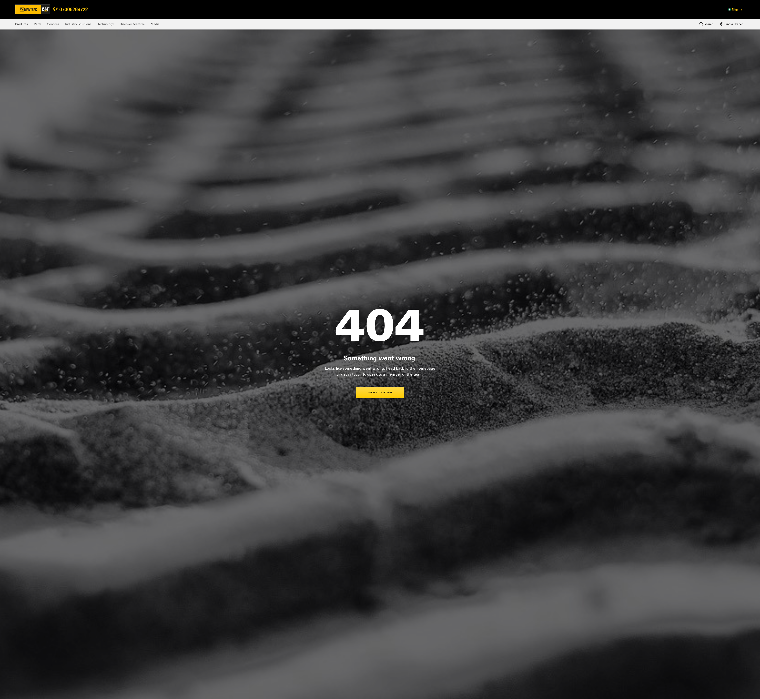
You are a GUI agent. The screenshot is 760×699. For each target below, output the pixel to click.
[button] (735, 9)
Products (21, 24)
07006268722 (73, 9)
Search (708, 24)
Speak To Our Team (380, 392)
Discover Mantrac (132, 24)
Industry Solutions (78, 24)
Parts (37, 24)
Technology (105, 24)
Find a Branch (734, 24)
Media (155, 24)
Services (53, 24)
